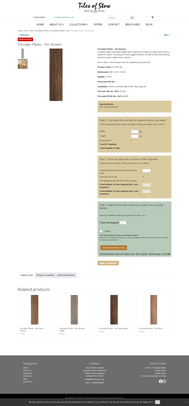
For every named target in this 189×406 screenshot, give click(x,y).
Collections (27, 373)
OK (157, 402)
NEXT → (167, 35)
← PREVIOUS (23, 35)
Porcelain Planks (42, 30)
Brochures (27, 376)
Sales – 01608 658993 (94, 382)
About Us (27, 370)
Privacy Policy (160, 370)
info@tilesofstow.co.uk (64, 17)
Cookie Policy (160, 373)
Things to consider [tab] (45, 275)
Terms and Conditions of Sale (153, 376)
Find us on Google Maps (155, 367)
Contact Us (28, 381)
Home (20, 30)
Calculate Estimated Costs (113, 247)
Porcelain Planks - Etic (59, 30)
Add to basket (108, 263)
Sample (107, 231)
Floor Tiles (28, 30)
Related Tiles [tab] (27, 275)
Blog (25, 379)
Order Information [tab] (66, 275)
